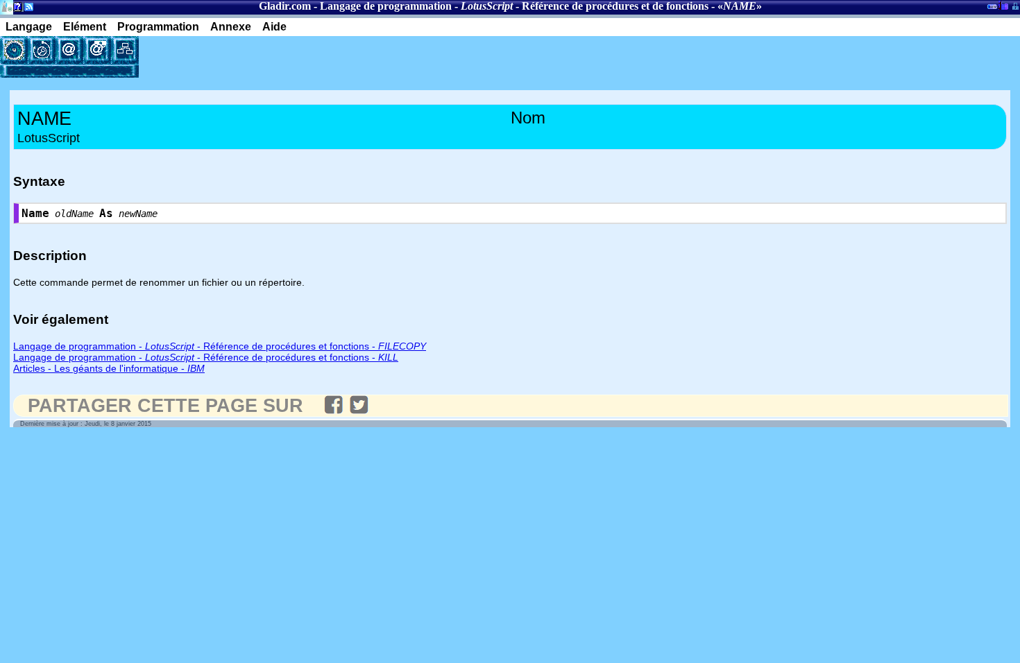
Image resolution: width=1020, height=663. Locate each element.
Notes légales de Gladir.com (15, 9)
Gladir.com (285, 6)
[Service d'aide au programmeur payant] (97, 50)
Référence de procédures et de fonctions (615, 6)
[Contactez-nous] (69, 50)
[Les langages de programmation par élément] (14, 50)
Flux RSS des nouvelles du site (26, 9)
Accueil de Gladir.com (6, 6)
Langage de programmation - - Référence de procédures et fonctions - (219, 346)
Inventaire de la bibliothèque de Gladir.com (1003, 5)
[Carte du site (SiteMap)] (125, 50)
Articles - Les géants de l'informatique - (109, 368)
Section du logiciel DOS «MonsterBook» (992, 9)
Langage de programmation (386, 6)
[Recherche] (42, 50)
